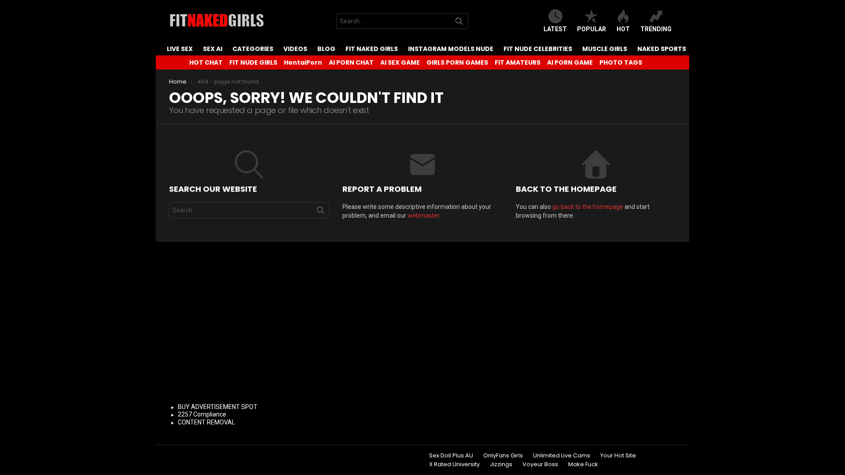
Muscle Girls (604, 48)
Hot (623, 29)
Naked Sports (661, 48)
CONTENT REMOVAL (206, 422)
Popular (591, 29)
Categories (252, 48)
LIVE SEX (180, 48)
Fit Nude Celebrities (537, 48)
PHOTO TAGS (620, 62)
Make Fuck (583, 464)
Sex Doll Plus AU (451, 455)
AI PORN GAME (570, 62)
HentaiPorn (303, 62)
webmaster (423, 215)
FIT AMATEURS (517, 62)
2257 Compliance (202, 414)
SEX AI (212, 48)
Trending (656, 29)
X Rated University (454, 464)
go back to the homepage (587, 206)
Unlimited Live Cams (561, 455)
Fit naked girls (371, 48)
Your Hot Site (618, 455)
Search (459, 23)
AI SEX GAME (400, 62)
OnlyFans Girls (503, 455)
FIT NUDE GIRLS (253, 62)
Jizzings (501, 464)
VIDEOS (295, 48)
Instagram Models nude (450, 48)
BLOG (326, 48)
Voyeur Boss (540, 464)
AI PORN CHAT (351, 62)
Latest (555, 29)
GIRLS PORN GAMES (457, 62)
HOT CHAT (206, 62)
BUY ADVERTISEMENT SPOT (217, 406)
